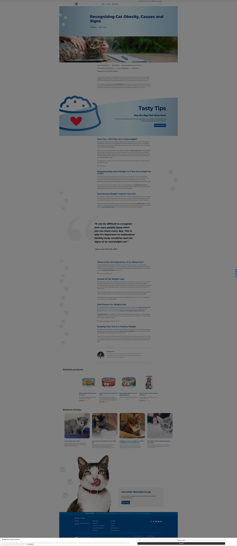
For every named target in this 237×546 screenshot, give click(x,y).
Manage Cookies (181, 540)
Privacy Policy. (30, 544)
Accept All (181, 543)
